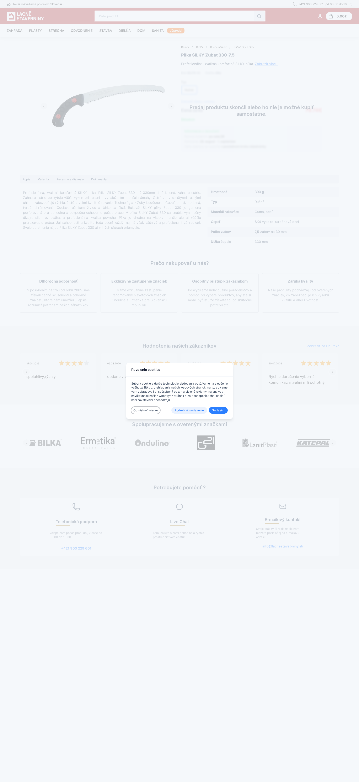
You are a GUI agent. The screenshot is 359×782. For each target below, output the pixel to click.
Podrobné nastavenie (189, 410)
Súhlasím (218, 410)
